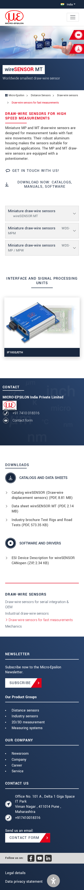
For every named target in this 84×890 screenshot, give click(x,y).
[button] (53, 880)
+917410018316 (27, 817)
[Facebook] (31, 858)
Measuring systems (27, 728)
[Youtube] (39, 858)
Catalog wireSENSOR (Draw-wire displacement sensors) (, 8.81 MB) (42, 495)
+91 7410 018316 (25, 413)
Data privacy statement (24, 881)
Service (17, 771)
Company (19, 759)
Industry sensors (25, 716)
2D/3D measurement (28, 722)
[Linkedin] (48, 858)
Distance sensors (25, 710)
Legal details (15, 872)
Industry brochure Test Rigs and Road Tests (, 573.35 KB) (42, 522)
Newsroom (20, 753)
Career (17, 765)
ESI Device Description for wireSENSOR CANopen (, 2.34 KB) (43, 560)
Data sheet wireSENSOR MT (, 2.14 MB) (43, 509)
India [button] (69, 4)
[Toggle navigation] (73, 17)
